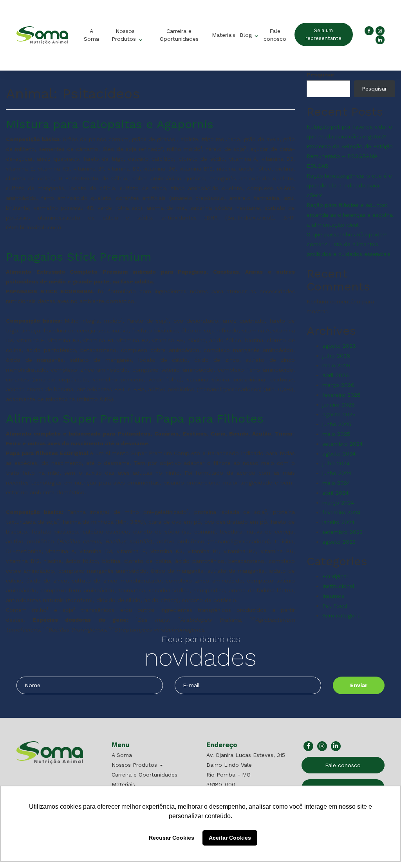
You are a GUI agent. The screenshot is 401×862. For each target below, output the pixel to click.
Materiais (223, 35)
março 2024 (338, 502)
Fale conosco (274, 35)
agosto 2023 (339, 542)
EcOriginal (335, 576)
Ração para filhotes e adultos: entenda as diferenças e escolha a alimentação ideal (350, 215)
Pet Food (334, 605)
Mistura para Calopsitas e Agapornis (109, 124)
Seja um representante (324, 34)
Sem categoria (341, 615)
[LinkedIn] (380, 39)
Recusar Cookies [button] (171, 838)
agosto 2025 (339, 414)
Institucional (338, 586)
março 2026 (338, 385)
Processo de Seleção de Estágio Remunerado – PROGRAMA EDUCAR (350, 156)
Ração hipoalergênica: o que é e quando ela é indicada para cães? (349, 185)
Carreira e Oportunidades (178, 35)
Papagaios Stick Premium (79, 256)
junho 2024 (336, 473)
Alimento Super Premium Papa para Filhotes (135, 418)
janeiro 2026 (338, 404)
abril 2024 (335, 493)
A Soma (91, 35)
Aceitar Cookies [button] (230, 838)
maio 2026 (336, 365)
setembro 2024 (342, 444)
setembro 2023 (342, 532)
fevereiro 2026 (341, 395)
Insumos (333, 596)
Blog (247, 35)
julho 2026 (336, 355)
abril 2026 (335, 375)
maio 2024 (336, 483)
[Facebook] (369, 30)
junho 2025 (336, 424)
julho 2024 (336, 463)
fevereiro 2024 (341, 512)
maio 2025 (336, 434)
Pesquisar (320, 74)
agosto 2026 (339, 346)
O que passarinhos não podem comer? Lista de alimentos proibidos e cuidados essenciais (348, 244)
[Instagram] (380, 30)
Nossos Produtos (125, 35)
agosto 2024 (339, 453)
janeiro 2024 (338, 522)
